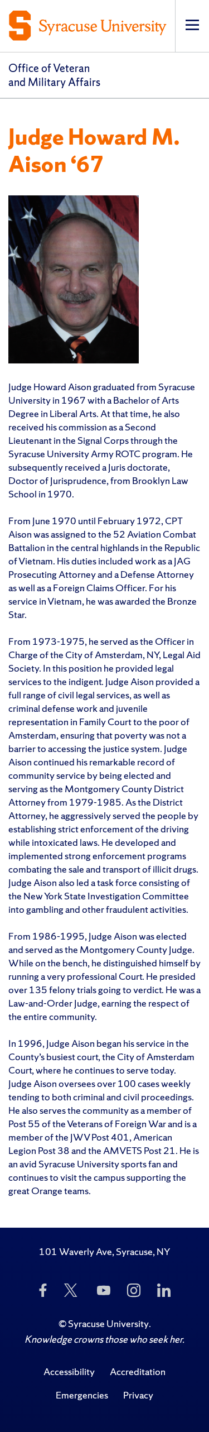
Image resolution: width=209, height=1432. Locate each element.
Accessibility (69, 1371)
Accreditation (138, 1371)
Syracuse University (108, 1323)
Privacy (138, 1394)
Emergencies (82, 1394)
